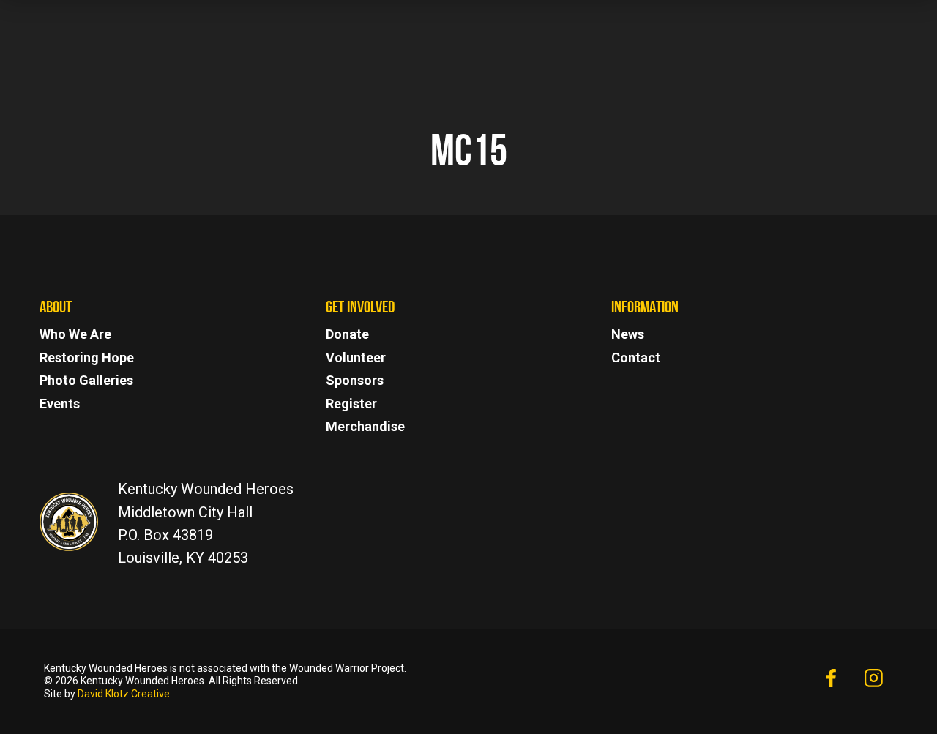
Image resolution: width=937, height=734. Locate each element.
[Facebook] (830, 680)
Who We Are (75, 334)
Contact (635, 357)
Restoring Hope (87, 357)
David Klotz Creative (124, 694)
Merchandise (365, 426)
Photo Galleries (86, 380)
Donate (347, 334)
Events (60, 403)
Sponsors (355, 380)
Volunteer (356, 357)
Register (351, 403)
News (627, 334)
